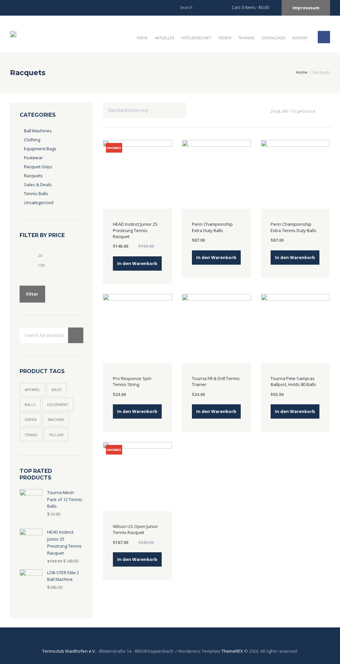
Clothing (32, 140)
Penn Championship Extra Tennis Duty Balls (293, 227)
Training (246, 38)
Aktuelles (164, 38)
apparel (32, 389)
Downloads (273, 38)
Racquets (33, 176)
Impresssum (306, 8)
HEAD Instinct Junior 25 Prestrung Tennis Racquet (135, 230)
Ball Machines (38, 131)
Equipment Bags (40, 149)
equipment (57, 404)
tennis (31, 434)
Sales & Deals (38, 185)
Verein (224, 38)
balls (30, 404)
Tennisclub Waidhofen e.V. (69, 651)
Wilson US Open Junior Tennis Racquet (135, 529)
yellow (56, 434)
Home (142, 38)
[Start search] (215, 7)
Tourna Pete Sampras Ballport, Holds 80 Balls (293, 381)
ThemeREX (232, 651)
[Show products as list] (328, 111)
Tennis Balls (36, 194)
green (31, 419)
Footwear (33, 158)
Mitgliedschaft (196, 38)
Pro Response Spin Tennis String (132, 381)
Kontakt (300, 38)
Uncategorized (38, 202)
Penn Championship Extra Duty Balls (212, 227)
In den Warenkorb (137, 263)
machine (56, 419)
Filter (32, 294)
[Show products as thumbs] (322, 111)
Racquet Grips (38, 167)
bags (56, 389)
